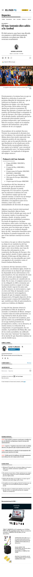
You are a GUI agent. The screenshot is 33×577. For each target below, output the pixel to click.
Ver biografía (12, 349)
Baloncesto (9, 19)
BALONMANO (5, 23)
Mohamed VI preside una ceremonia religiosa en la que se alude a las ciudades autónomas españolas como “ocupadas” (17, 469)
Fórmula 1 (24, 19)
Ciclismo (19, 19)
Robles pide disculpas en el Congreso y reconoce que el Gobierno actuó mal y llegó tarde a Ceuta (16, 479)
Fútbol (3, 19)
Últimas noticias (6, 436)
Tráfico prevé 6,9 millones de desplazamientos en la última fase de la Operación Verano (16, 456)
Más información (5, 378)
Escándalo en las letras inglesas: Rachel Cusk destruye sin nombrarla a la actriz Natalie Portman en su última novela (17, 484)
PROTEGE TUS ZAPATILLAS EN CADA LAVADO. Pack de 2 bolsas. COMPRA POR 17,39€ (23, 558)
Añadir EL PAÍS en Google (9, 62)
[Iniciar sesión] (30, 10)
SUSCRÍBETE (25, 10)
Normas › (29, 362)
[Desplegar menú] (3, 10)
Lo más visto (5, 463)
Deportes (6, 15)
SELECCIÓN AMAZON (16, 506)
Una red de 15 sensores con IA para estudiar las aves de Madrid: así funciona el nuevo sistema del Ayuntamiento (16, 441)
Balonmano (4, 371)
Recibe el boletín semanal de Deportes (13, 355)
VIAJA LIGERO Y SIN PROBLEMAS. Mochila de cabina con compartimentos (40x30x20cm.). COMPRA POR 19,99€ (22, 549)
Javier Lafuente (16, 51)
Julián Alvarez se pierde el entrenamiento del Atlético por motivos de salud (16, 451)
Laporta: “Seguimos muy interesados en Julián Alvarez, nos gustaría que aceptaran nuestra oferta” (16, 446)
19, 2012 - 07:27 (18, 53)
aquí (24, 381)
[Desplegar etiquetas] (30, 371)
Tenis (14, 19)
